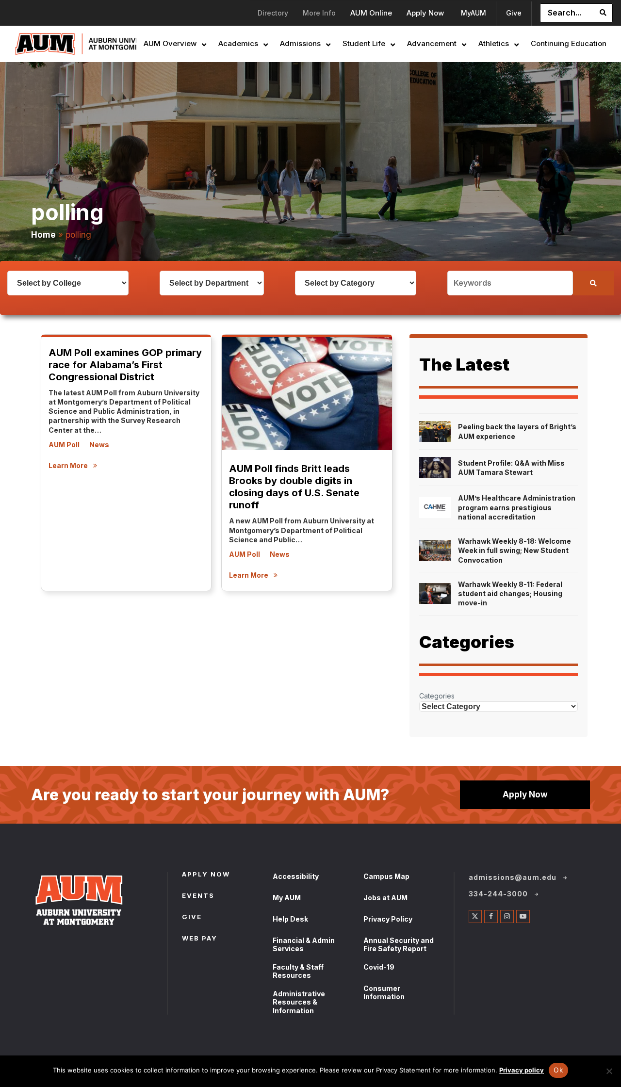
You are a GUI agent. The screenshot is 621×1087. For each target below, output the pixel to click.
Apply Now (525, 794)
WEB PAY (199, 939)
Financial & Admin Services (304, 944)
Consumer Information (384, 992)
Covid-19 (378, 967)
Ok (558, 1070)
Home (43, 234)
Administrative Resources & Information (299, 1002)
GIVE (192, 918)
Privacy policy (521, 1070)
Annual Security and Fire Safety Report (398, 944)
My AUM (287, 897)
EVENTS (198, 896)
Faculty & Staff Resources (298, 971)
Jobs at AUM (385, 897)
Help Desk (290, 919)
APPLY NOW (206, 875)
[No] (609, 1071)
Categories (437, 696)
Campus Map (386, 876)
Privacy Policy (387, 919)
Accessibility (296, 876)
